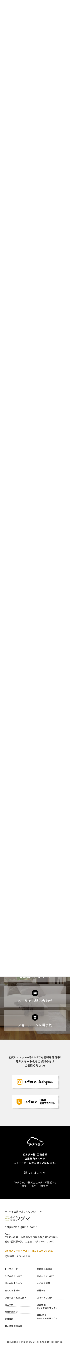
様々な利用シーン (13, 1283)
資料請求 (9, 1319)
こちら (28, 1241)
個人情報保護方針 (13, 1326)
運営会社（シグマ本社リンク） (47, 1306)
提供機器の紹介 (44, 1269)
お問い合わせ (11, 1311)
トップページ (11, 1269)
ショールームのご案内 (16, 1297)
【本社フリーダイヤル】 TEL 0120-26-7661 (29, 1250)
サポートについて (46, 1276)
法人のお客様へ (12, 1290)
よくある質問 (43, 1283)
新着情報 (41, 1290)
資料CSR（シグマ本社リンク (46, 1316)
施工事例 (9, 1304)
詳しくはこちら (35, 1172)
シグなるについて (13, 1276)
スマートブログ (44, 1297)
